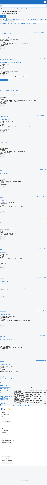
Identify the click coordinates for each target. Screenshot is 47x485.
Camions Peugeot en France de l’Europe (24, 405)
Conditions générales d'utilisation (7, 440)
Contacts (3, 418)
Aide (2, 416)
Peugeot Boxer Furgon (5, 364)
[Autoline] (1, 9)
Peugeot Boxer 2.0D (4, 119)
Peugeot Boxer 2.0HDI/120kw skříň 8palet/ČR (10, 62)
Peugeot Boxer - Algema (5, 314)
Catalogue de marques (6, 448)
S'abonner (4, 79)
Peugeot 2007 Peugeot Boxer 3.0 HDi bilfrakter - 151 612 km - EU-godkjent (17, 37)
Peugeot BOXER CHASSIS (6, 146)
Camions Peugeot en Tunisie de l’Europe (8, 405)
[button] (45, 2)
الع (2, 423)
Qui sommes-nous (5, 414)
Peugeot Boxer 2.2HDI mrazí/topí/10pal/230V (10, 94)
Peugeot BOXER (4, 173)
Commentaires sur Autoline (6, 446)
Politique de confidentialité (6, 442)
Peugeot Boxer (3, 226)
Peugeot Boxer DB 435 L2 (6, 339)
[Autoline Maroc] (8, 2)
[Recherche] (45, 6)
